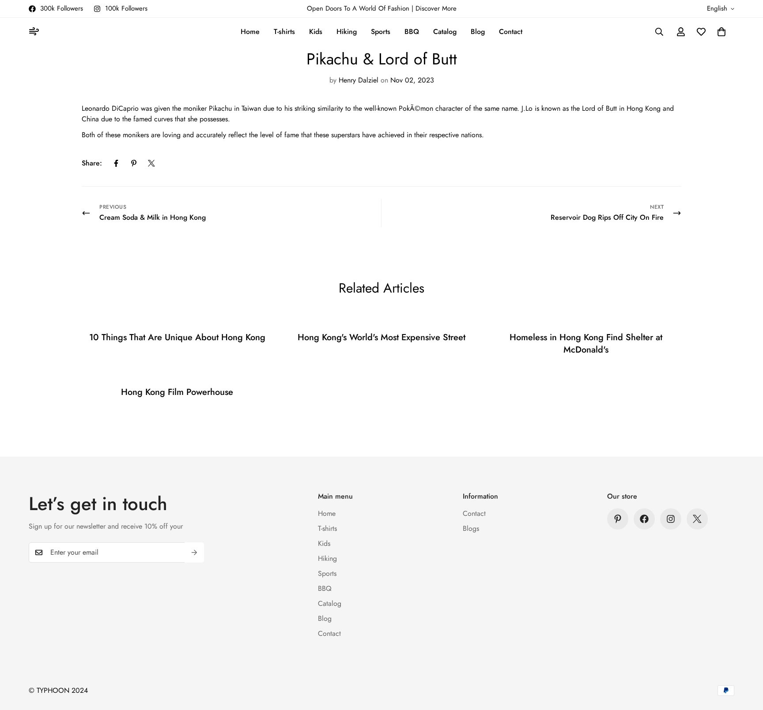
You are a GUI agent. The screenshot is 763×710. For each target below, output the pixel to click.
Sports (380, 31)
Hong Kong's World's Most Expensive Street (381, 337)
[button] (721, 32)
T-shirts (284, 31)
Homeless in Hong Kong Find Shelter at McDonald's (586, 343)
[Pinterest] (133, 163)
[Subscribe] (194, 552)
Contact (510, 31)
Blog (478, 31)
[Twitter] (151, 163)
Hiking (346, 31)
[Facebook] (116, 163)
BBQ (411, 31)
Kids (315, 31)
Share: (92, 163)
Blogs (471, 528)
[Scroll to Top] (746, 662)
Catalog (445, 31)
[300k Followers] (644, 519)
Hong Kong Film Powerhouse (177, 392)
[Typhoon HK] (35, 32)
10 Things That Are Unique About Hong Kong (177, 337)
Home (250, 31)
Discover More (436, 8)
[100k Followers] (670, 519)
